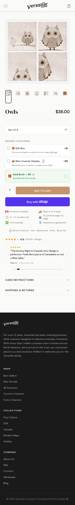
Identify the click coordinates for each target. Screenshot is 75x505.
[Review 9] (30, 269)
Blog (5, 483)
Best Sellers (10, 375)
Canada (7, 429)
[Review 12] (36, 269)
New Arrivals (10, 381)
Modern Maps (11, 435)
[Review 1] (13, 269)
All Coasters (10, 387)
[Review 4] (21, 269)
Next (72, 29)
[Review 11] (34, 269)
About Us (8, 459)
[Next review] (67, 255)
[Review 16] (44, 269)
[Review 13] (38, 269)
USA (5, 423)
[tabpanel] (37, 51)
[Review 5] (23, 269)
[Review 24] (59, 269)
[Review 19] (49, 269)
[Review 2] (15, 269)
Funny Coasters (12, 399)
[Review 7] (26, 269)
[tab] (8, 93)
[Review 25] (61, 269)
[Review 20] (51, 269)
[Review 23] (57, 269)
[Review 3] (18, 269)
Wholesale (9, 477)
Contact (8, 471)
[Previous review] (8, 255)
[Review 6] (24, 269)
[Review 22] (55, 269)
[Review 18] (47, 269)
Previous (2, 29)
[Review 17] (46, 269)
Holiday (7, 441)
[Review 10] (32, 269)
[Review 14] (40, 269)
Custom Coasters (13, 393)
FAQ (5, 465)
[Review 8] (28, 269)
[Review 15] (42, 269)
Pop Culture (10, 417)
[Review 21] (53, 269)
